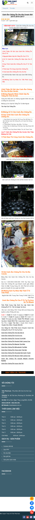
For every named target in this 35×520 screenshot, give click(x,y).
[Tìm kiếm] (27, 2)
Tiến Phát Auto (6, 391)
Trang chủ (5, 8)
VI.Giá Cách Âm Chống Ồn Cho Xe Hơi (14, 72)
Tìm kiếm (12, 8)
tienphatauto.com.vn (15, 405)
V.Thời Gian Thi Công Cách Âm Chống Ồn (15, 69)
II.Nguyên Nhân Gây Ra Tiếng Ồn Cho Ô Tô (15, 56)
